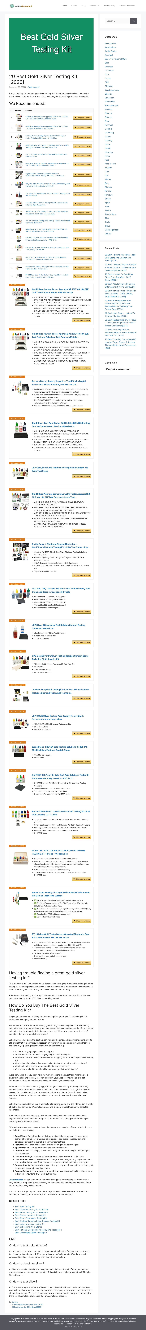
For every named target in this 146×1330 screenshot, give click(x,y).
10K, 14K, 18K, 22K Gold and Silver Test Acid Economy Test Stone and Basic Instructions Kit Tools (61, 590)
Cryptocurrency (112, 90)
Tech (107, 206)
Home (64, 6)
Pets (107, 183)
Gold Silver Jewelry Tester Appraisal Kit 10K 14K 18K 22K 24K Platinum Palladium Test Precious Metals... (60, 335)
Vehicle (108, 234)
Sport (107, 202)
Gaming (108, 140)
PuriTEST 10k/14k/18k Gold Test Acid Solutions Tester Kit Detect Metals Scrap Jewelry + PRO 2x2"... (60, 776)
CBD (107, 82)
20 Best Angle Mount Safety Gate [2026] (27, 1304)
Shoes (108, 199)
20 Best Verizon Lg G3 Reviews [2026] (27, 1307)
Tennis (108, 210)
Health (108, 148)
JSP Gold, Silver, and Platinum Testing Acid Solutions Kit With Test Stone (60, 469)
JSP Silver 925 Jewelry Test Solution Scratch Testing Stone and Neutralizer (58, 627)
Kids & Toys (110, 164)
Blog (84, 6)
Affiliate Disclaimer (127, 6)
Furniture (109, 125)
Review (74, 6)
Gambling (109, 133)
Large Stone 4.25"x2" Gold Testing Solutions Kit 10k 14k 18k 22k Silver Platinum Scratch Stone (59, 748)
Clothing (108, 86)
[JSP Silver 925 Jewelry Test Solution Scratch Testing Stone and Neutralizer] (19, 194)
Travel (108, 226)
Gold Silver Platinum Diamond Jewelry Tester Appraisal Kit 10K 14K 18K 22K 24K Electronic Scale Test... (61, 495)
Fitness (108, 117)
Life (106, 175)
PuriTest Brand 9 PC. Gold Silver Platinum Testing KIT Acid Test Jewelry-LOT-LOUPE (61, 813)
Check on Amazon (84, 118)
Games (108, 136)
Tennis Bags (110, 214)
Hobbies (109, 152)
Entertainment (111, 105)
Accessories (110, 43)
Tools (107, 222)
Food (107, 121)
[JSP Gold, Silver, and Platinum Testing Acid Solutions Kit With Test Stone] (19, 155)
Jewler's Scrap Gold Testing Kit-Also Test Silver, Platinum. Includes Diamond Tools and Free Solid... (61, 691)
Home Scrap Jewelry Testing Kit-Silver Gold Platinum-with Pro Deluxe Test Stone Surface (61, 894)
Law (107, 171)
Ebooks (108, 94)
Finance (108, 113)
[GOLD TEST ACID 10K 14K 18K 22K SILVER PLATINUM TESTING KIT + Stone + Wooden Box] (19, 258)
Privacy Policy (109, 6)
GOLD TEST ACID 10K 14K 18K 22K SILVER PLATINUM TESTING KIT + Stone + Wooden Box (58, 852)
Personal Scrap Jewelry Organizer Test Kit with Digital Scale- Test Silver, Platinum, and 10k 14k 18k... (59, 383)
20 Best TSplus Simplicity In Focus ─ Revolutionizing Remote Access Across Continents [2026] (120, 323)
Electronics (110, 102)
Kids (107, 160)
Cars (107, 74)
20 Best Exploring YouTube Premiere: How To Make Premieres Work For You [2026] (121, 332)
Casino (108, 78)
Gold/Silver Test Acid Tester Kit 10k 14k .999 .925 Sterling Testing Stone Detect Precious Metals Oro (61, 424)
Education (109, 98)
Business (109, 67)
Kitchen (108, 168)
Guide (107, 144)
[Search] (133, 21)
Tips (107, 218)
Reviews (15, 1302)
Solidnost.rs (77, 1326)
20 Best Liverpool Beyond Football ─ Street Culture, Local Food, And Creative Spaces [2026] (120, 267)
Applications (110, 47)
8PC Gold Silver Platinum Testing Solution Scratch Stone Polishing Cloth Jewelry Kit (60, 657)
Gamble (108, 129)
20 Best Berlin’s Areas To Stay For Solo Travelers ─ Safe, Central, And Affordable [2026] (120, 294)
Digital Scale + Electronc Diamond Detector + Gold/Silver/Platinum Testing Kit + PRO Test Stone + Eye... (61, 546)
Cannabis (109, 70)
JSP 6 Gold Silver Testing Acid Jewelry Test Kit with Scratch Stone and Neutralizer (58, 717)
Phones (108, 187)
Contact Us (94, 6)
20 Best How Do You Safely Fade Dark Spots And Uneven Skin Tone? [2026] (120, 258)
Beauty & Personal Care (116, 59)
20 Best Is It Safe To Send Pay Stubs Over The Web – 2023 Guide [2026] (119, 277)
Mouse (108, 179)
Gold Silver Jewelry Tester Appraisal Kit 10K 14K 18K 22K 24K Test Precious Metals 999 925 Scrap (60, 291)
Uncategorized (111, 230)
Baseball (109, 55)
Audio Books (110, 51)
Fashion (108, 109)
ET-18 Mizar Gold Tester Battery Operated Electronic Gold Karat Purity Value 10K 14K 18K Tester (60, 936)
